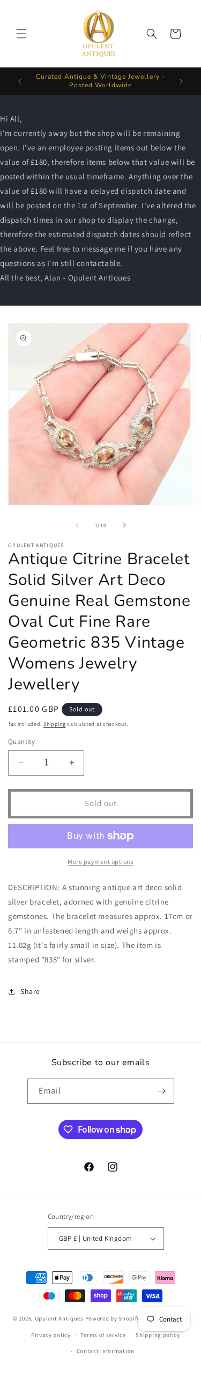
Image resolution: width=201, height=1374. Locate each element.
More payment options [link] (100, 861)
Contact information (106, 1351)
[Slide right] (124, 525)
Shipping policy (158, 1335)
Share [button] (30, 991)
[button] (21, 33)
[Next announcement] (181, 81)
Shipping (54, 723)
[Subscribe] (162, 1091)
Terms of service (102, 1335)
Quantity (21, 741)
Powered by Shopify (112, 1318)
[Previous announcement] (20, 81)
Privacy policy (51, 1335)
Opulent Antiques (59, 1318)
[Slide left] (77, 525)
